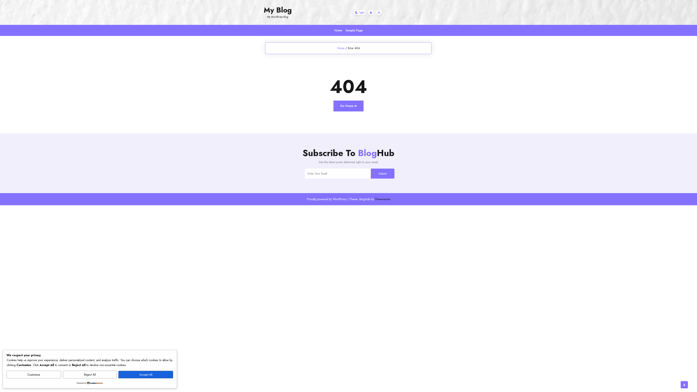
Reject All (90, 375)
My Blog (278, 10)
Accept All (145, 375)
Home (338, 30)
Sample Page (354, 30)
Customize (33, 375)
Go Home (346, 106)
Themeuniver (382, 199)
